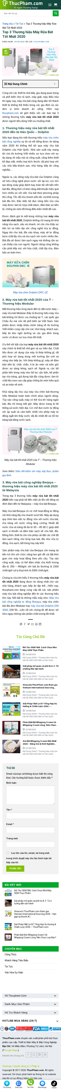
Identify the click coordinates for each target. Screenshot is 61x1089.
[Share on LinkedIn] (40, 624)
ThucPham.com (41, 42)
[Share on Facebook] (24, 624)
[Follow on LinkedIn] (39, 1054)
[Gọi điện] (30, 1082)
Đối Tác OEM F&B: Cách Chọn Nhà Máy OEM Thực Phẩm (32, 891)
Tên (9, 810)
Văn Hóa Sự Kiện (14, 972)
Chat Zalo (18, 1087)
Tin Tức (19, 23)
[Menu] (50, 5)
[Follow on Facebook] (28, 1054)
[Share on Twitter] (28, 624)
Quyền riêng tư (21, 1066)
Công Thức (10, 954)
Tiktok (54, 1088)
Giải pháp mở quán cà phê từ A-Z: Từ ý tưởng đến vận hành (33, 902)
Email (10, 824)
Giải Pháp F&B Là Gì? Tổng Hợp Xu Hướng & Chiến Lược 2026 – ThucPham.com (35, 925)
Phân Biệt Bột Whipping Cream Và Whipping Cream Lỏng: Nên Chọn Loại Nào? (35, 936)
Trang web (12, 838)
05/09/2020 (19, 42)
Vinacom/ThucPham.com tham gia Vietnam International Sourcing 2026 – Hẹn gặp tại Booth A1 (35, 914)
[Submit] (56, 13)
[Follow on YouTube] (45, 1054)
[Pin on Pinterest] (36, 624)
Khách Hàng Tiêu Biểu (16, 960)
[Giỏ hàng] (56, 4)
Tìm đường (7, 1087)
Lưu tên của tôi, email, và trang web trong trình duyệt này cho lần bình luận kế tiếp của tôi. (28, 858)
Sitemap (6, 1066)
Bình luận (11, 783)
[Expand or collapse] (55, 84)
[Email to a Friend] (32, 624)
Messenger (42, 1087)
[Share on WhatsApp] (21, 624)
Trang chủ (7, 23)
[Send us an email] (33, 1054)
